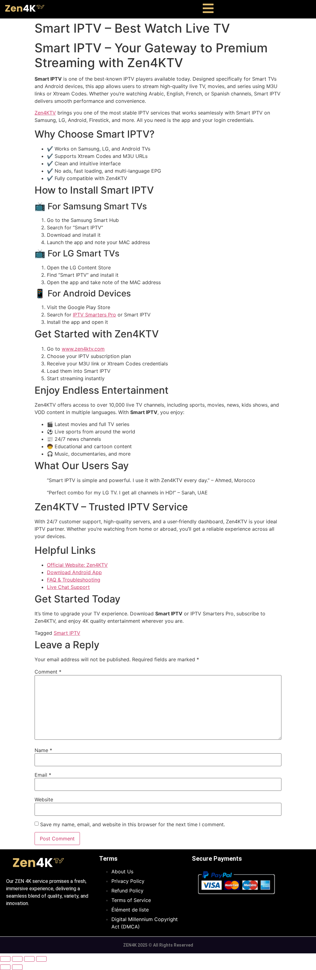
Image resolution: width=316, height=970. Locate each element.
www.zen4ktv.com (83, 349)
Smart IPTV (67, 633)
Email (43, 774)
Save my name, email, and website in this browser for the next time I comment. (132, 824)
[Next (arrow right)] (17, 967)
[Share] (29, 959)
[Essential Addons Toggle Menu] (208, 9)
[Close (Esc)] (41, 959)
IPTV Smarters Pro (94, 315)
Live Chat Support (68, 587)
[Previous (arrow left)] (5, 967)
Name (43, 750)
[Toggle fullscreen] (17, 959)
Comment (48, 671)
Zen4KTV (45, 113)
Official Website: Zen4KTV (77, 565)
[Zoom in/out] (5, 959)
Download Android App (74, 572)
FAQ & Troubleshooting (73, 580)
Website (44, 799)
